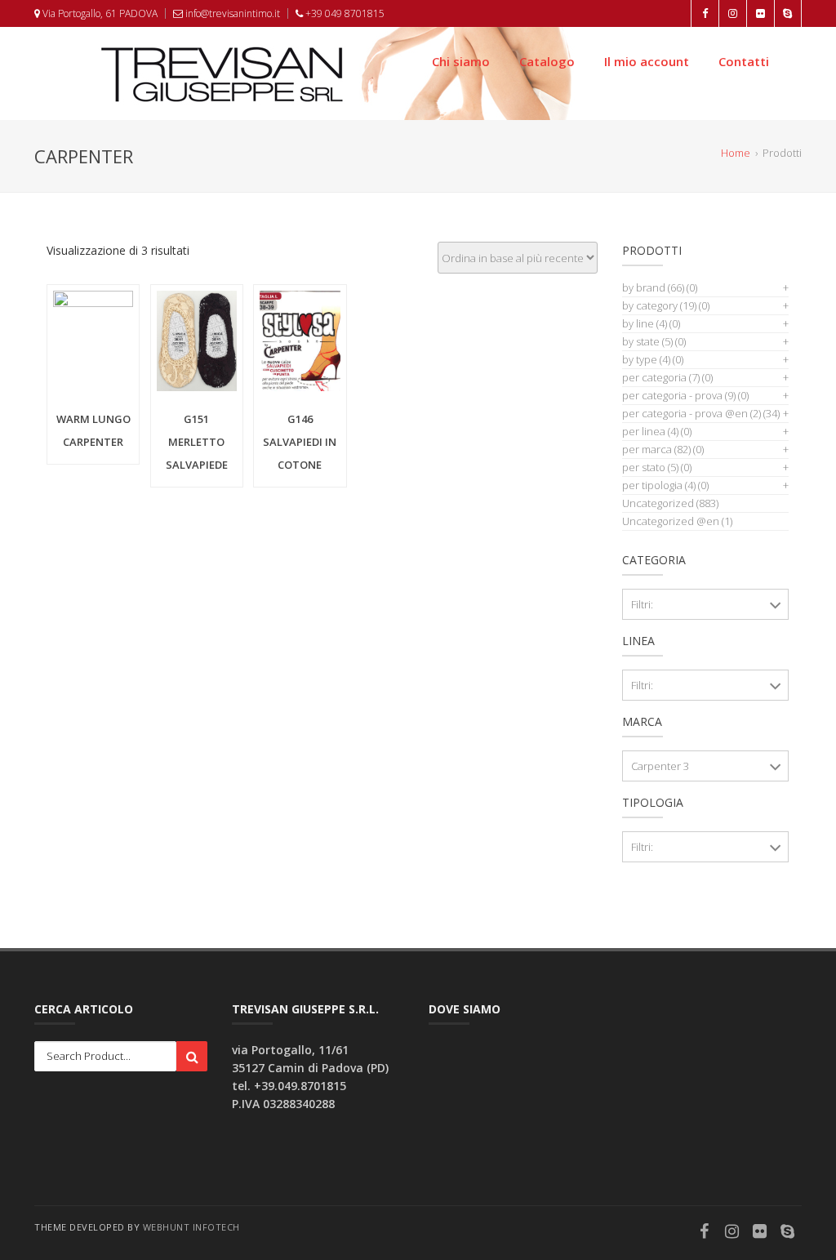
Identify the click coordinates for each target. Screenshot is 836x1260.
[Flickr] (760, 1233)
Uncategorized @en (670, 521)
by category (659, 305)
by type (646, 359)
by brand (653, 287)
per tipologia (659, 485)
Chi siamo (461, 61)
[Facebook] (704, 1233)
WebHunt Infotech (191, 1227)
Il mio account (646, 61)
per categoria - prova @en (691, 413)
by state (647, 341)
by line (644, 323)
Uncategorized (658, 503)
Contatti (743, 61)
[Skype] (788, 1233)
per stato (650, 467)
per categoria (661, 377)
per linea (650, 431)
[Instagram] (732, 1233)
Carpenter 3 (660, 766)
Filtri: (642, 604)
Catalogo (547, 61)
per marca (656, 449)
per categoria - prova (679, 395)
